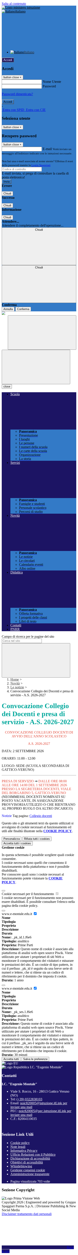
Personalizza (11, 838)
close (6, 386)
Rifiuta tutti (37, 838)
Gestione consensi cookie (27, 1170)
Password (49, 86)
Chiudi (7, 193)
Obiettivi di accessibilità (26, 1162)
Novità (15, 683)
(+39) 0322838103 (29, 1099)
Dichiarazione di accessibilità (30, 1158)
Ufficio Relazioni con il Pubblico (32, 1154)
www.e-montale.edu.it (17, 914)
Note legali (17, 1147)
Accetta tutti (17, 843)
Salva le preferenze (35, 1059)
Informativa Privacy (23, 1150)
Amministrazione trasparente (29, 1174)
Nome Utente (52, 81)
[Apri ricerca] (42, 332)
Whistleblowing (21, 1166)
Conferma (23, 309)
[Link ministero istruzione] (21, 7)
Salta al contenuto (14, 3)
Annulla (8, 309)
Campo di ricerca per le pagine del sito (28, 636)
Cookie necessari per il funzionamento (28, 894)
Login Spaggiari (40, 165)
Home (14, 679)
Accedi (7, 60)
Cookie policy (20, 1143)
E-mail (47, 149)
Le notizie (17, 687)
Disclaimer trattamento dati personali (27, 1214)
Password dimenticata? (17, 94)
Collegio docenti (40, 816)
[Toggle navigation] (36, 367)
